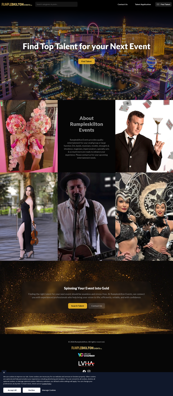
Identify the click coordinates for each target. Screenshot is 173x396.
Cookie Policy (46, 384)
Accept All (12, 390)
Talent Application (143, 4)
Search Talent (77, 306)
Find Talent (86, 61)
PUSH (169, 394)
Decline (31, 390)
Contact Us (123, 4)
